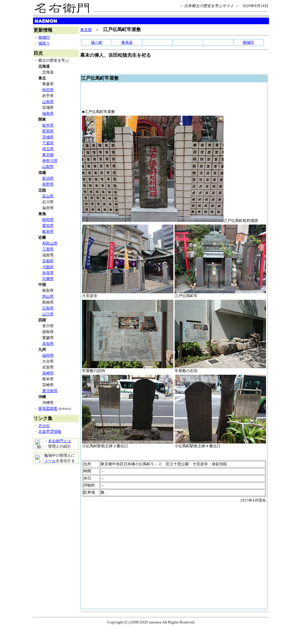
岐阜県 (48, 231)
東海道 (127, 42)
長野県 (48, 184)
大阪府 (48, 267)
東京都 (48, 155)
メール (50, 461)
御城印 (44, 37)
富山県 (48, 196)
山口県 (48, 314)
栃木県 (48, 125)
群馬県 (48, 131)
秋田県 (48, 90)
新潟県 (48, 178)
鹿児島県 (50, 391)
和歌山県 (50, 243)
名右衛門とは (59, 441)
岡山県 (48, 296)
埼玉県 (48, 149)
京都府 (48, 261)
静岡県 (48, 219)
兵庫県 (48, 278)
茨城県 (48, 137)
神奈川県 (50, 160)
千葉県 (48, 143)
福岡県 (48, 355)
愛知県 (48, 225)
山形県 (48, 101)
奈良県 (48, 273)
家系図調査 (48, 408)
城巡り (44, 43)
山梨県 (48, 166)
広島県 (48, 308)
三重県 (48, 249)
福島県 (48, 113)
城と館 (96, 42)
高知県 (48, 343)
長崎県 (48, 373)
